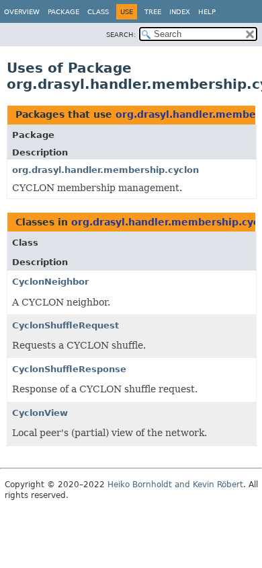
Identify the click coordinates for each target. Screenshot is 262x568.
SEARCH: (121, 34)
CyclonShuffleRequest (65, 325)
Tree (152, 11)
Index (179, 11)
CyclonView (40, 413)
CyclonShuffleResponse (69, 369)
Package (63, 11)
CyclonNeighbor (50, 282)
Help (207, 11)
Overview (22, 11)
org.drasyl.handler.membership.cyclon (105, 170)
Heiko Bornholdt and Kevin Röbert (175, 484)
